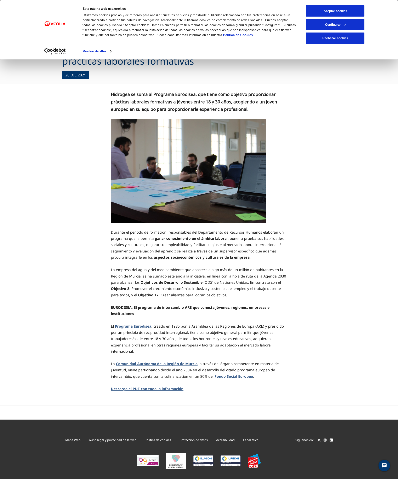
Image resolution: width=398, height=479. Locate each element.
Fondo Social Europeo (234, 376)
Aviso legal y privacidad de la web (112, 440)
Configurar (333, 24)
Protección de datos (194, 440)
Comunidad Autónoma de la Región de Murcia (157, 363)
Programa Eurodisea (133, 326)
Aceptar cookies (335, 11)
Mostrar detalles (94, 51)
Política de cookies (158, 440)
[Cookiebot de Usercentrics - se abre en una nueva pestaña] (55, 51)
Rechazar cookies (335, 38)
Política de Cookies (238, 35)
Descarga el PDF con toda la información (147, 388)
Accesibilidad (225, 440)
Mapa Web (72, 440)
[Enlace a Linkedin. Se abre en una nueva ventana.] (331, 440)
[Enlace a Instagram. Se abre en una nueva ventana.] (325, 440)
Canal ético (250, 440)
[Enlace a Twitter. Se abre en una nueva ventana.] (319, 440)
